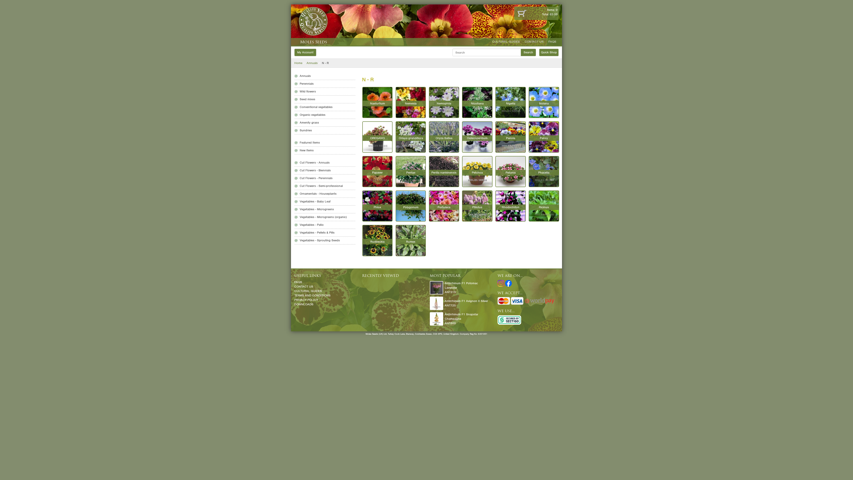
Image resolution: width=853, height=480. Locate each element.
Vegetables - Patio (312, 225)
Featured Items (310, 142)
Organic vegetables (312, 115)
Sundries (306, 130)
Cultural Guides (506, 42)
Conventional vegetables (316, 107)
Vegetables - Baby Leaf (315, 201)
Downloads (303, 304)
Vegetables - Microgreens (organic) (323, 217)
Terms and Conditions (312, 295)
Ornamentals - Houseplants (318, 194)
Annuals (312, 63)
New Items (307, 150)
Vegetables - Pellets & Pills (317, 232)
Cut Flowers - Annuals (315, 162)
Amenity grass (309, 122)
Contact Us (534, 42)
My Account (305, 52)
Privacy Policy (306, 300)
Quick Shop (549, 52)
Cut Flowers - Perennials (316, 178)
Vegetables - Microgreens (317, 209)
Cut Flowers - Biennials (315, 170)
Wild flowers (308, 91)
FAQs (552, 42)
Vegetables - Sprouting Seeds (320, 240)
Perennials (307, 84)
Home (298, 63)
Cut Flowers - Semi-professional (321, 186)
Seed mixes (307, 99)
